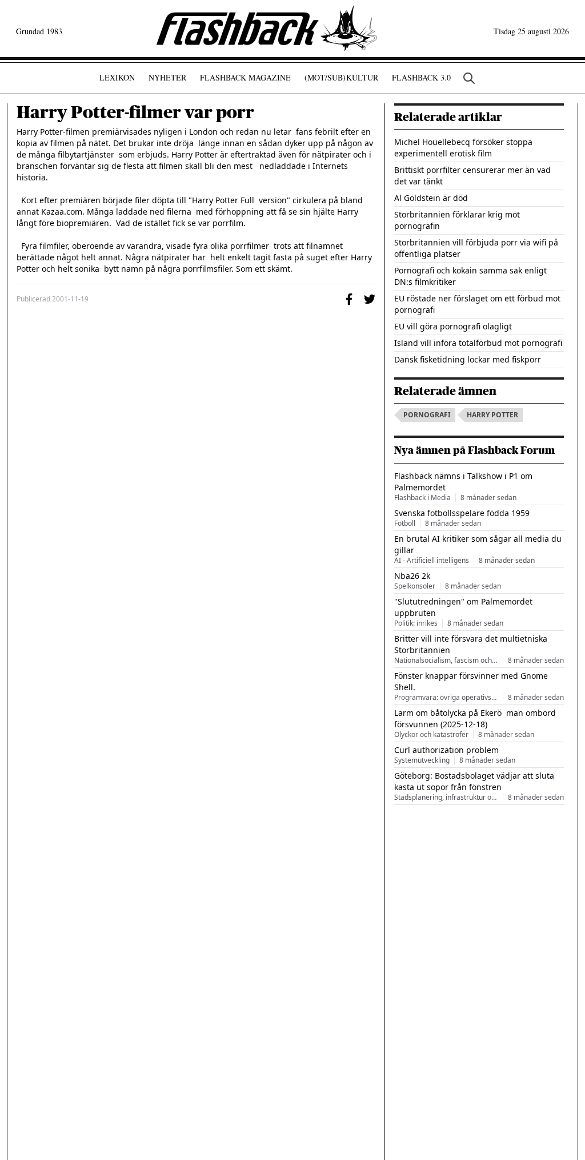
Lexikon (117, 77)
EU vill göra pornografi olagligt (453, 326)
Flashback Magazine (245, 77)
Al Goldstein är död (431, 197)
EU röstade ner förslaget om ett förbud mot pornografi (477, 304)
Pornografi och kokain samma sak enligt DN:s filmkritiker (470, 276)
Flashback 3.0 (421, 77)
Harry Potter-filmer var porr (135, 112)
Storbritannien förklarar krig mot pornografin (457, 220)
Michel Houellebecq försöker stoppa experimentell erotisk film (463, 147)
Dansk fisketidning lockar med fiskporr (467, 359)
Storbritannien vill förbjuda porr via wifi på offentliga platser (476, 248)
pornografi (427, 415)
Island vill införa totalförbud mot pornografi (478, 342)
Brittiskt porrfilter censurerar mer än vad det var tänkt (472, 175)
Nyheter (167, 77)
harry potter (492, 415)
